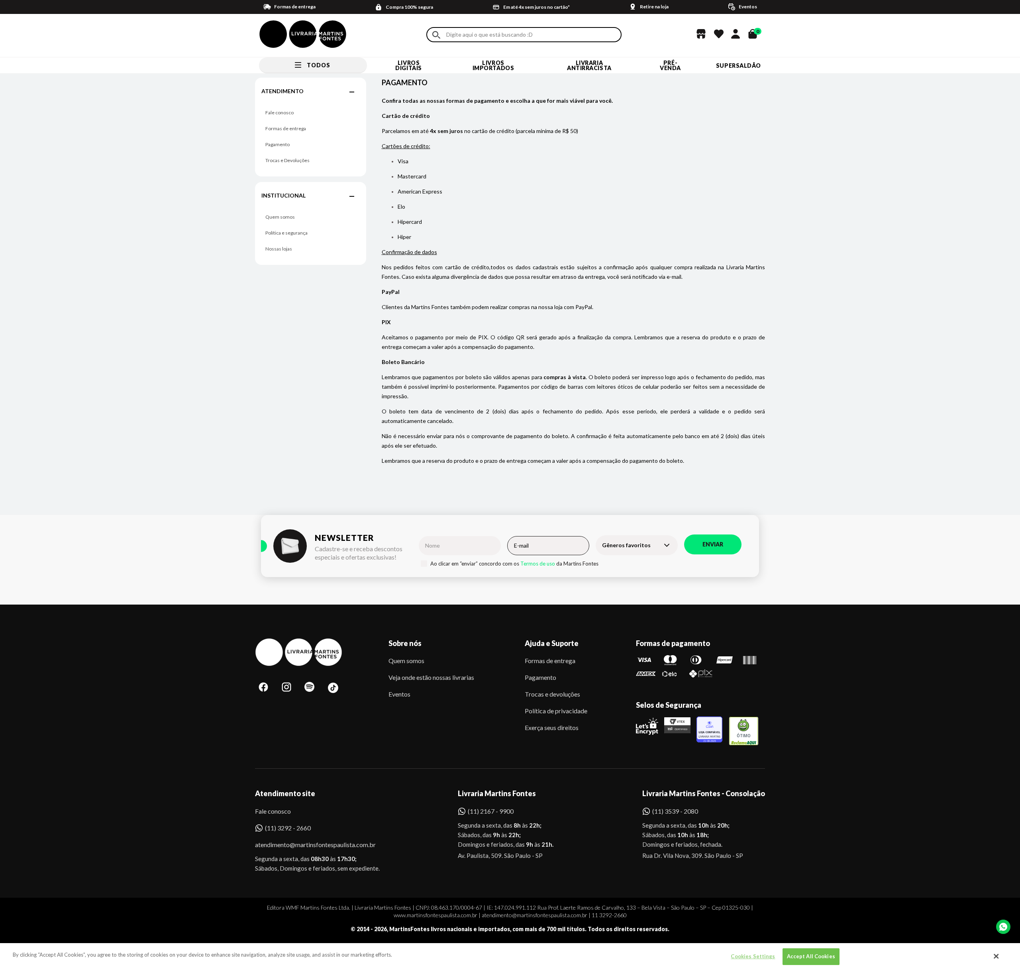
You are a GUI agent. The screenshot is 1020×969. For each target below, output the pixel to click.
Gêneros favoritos (626, 545)
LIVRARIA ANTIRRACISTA (589, 65)
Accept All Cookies (811, 956)
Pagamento (277, 144)
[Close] (996, 956)
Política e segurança (286, 233)
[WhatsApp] (1003, 927)
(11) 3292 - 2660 (288, 828)
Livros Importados (493, 65)
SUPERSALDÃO (738, 65)
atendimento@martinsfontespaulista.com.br (308, 844)
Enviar (712, 544)
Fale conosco (279, 112)
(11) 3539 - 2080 (675, 811)
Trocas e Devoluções (287, 160)
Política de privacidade (556, 711)
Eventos (399, 694)
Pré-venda (670, 65)
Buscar (436, 35)
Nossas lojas (278, 249)
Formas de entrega (285, 128)
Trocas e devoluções (552, 694)
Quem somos (280, 217)
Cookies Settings (753, 956)
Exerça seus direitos (552, 727)
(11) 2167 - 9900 (491, 811)
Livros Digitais (408, 65)
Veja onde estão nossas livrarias (431, 677)
